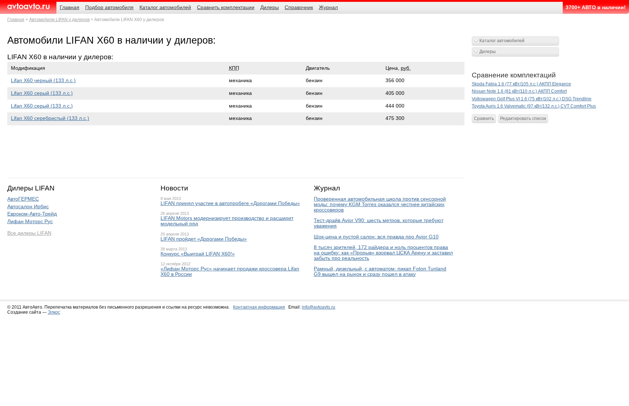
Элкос (54, 312)
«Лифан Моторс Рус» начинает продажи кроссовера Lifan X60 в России (230, 271)
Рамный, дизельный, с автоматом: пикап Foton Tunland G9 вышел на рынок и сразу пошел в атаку (380, 271)
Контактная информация (259, 307)
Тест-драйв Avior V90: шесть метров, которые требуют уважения (378, 223)
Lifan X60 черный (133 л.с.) (43, 80)
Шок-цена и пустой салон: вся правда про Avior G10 (376, 237)
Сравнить (484, 118)
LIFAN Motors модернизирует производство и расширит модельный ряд (227, 221)
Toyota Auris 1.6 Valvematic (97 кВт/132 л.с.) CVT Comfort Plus (534, 106)
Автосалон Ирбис (28, 206)
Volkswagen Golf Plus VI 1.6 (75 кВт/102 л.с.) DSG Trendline (532, 98)
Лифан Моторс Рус (30, 221)
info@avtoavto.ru (318, 307)
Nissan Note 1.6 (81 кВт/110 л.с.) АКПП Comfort (519, 91)
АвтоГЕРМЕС (23, 199)
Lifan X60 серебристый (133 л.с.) (50, 118)
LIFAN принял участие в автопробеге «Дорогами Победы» (230, 203)
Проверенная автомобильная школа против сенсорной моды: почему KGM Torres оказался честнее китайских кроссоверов (380, 204)
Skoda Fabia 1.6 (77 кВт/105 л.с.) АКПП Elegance (521, 84)
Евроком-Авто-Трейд (32, 214)
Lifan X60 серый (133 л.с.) (42, 93)
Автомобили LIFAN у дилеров (59, 19)
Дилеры (487, 51)
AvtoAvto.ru (28, 6)
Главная (15, 19)
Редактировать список (523, 118)
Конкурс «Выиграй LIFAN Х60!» (198, 254)
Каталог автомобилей (502, 40)
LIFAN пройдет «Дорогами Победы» (204, 239)
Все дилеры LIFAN (29, 233)
